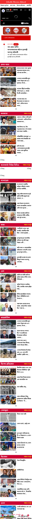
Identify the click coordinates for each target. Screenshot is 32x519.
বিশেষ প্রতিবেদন (21, 5)
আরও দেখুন (27, 113)
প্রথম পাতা (12, 5)
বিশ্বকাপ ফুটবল (4, 5)
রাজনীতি (29, 5)
